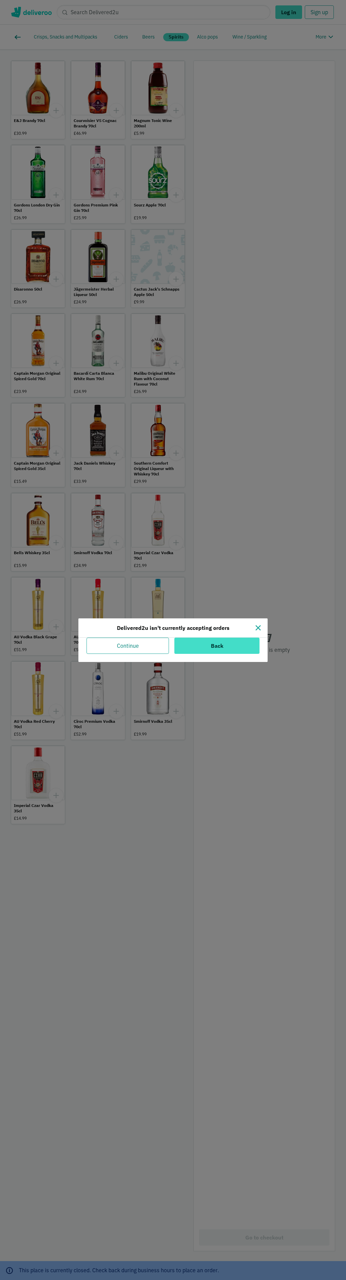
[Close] (258, 628)
